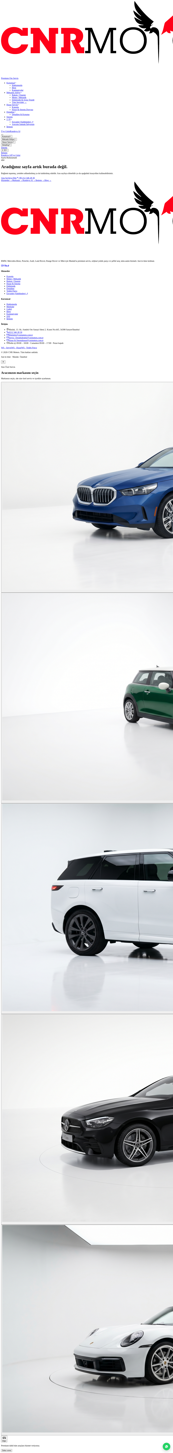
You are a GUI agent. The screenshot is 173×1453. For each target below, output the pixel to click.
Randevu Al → (29, 180)
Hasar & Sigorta (13, 284)
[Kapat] (3, 362)
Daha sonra (6, 1450)
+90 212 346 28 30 (26, 178)
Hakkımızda (11, 304)
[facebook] (6, 266)
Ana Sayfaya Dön (8, 178)
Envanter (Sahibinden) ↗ (17, 293)
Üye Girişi (5, 131)
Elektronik (10, 286)
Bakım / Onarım (13, 281)
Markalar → (17, 180)
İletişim (9, 319)
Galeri (9, 309)
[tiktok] (8, 266)
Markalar (10, 306)
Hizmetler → (6, 180)
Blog (8, 311)
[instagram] (2, 266)
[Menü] (2, 134)
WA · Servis (6, 348)
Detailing (10, 288)
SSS (8, 316)
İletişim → (40, 180)
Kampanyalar (12, 314)
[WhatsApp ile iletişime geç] (166, 1446)
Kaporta (9, 276)
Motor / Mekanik (13, 279)
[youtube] (4, 266)
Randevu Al (15, 131)
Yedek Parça (11, 291)
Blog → (47, 180)
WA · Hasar (16, 348)
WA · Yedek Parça (29, 348)
